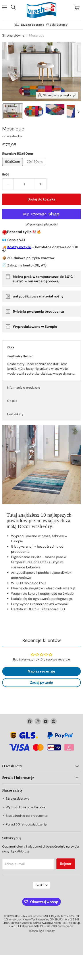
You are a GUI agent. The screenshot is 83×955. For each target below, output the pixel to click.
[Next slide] (78, 111)
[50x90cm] (13, 167)
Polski (39, 885)
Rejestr (65, 863)
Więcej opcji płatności (42, 224)
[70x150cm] (35, 167)
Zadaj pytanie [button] (41, 682)
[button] (13, 111)
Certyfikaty (15, 414)
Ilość (5, 174)
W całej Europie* (57, 25)
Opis (10, 347)
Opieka (12, 401)
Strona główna (13, 35)
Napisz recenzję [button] (41, 671)
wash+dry (14, 136)
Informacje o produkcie (23, 388)
